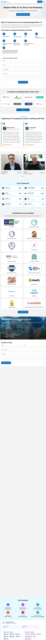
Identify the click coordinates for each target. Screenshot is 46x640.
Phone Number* (6, 69)
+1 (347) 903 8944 (14, 335)
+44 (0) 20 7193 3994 (16, 334)
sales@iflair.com (8, 329)
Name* (4, 60)
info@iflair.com (8, 327)
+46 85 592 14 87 (12, 333)
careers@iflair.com (9, 328)
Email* (24, 345)
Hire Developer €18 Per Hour (23, 14)
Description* (5, 73)
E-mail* (4, 65)
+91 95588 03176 (11, 336)
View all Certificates (23, 312)
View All (23, 109)
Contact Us (40, 1)
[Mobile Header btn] (44, 1)
